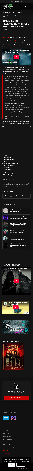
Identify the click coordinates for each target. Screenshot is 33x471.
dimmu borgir (21, 183)
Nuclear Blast (14, 41)
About (12, 1)
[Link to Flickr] (29, 468)
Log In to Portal (16, 397)
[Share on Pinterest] (22, 196)
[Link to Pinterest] (26, 468)
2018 (7, 183)
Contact (17, 1)
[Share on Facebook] (5, 196)
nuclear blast (6, 184)
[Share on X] (11, 196)
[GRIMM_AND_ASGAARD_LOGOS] (13, 6)
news (26, 183)
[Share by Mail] (27, 196)
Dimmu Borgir (6, 37)
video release (14, 186)
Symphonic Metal (16, 32)
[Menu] (28, 6)
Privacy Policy (5, 453)
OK (12, 464)
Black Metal (5, 32)
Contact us (5, 450)
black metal (12, 183)
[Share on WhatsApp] (16, 196)
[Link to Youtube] (21, 468)
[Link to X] (18, 468)
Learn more (20, 464)
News (10, 32)
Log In (22, 1)
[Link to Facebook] (16, 468)
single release (16, 184)
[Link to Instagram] (24, 468)
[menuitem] (12, 1)
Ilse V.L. (13, 179)
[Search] (24, 6)
